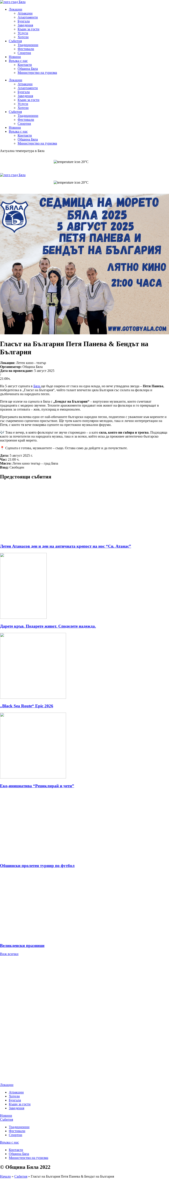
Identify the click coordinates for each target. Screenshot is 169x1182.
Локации (15, 9)
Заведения (25, 25)
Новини (15, 57)
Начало (5, 1176)
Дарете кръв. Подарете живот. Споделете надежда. (48, 626)
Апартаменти (28, 17)
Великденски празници (22, 945)
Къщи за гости (28, 29)
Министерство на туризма (37, 72)
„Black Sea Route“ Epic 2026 (26, 706)
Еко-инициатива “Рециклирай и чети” (37, 786)
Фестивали (26, 49)
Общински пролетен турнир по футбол (37, 865)
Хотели (23, 37)
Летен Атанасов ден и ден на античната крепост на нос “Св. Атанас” (65, 546)
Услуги (23, 33)
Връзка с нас (18, 61)
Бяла (37, 386)
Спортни (24, 53)
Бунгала (24, 21)
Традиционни (28, 45)
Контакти (25, 65)
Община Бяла (28, 69)
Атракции (25, 13)
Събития (15, 41)
